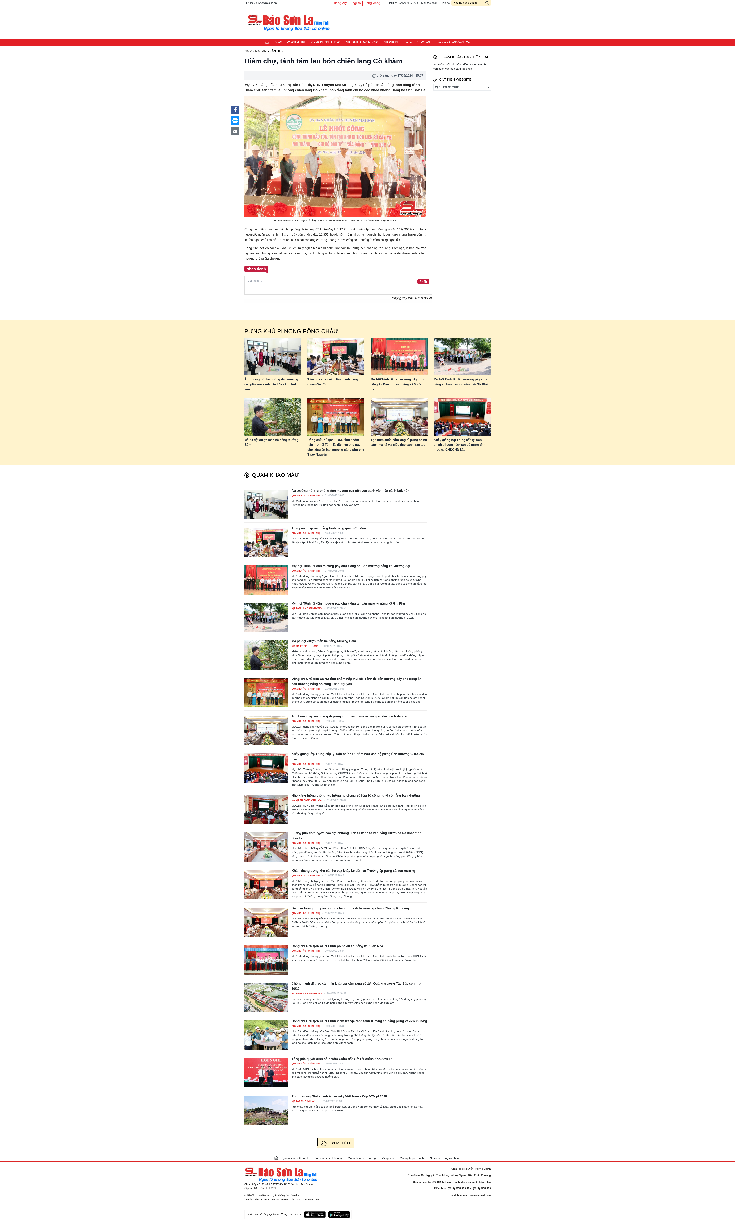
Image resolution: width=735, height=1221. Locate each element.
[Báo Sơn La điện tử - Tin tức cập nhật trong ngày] (287, 22)
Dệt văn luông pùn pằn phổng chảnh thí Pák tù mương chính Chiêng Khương (350, 908)
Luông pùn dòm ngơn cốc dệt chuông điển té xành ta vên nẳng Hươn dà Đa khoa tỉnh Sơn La (356, 835)
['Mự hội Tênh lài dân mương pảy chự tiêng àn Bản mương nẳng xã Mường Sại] (266, 580)
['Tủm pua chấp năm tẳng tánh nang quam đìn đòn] (266, 542)
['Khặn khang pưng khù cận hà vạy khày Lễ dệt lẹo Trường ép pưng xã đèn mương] (266, 884)
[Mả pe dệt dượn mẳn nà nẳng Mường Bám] (272, 417)
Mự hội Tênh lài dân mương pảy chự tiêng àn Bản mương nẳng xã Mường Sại (398, 384)
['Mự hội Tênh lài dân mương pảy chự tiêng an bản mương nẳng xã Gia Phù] (266, 617)
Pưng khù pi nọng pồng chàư (291, 331)
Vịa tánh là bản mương (362, 42)
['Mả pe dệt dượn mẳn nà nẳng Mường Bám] (266, 655)
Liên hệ (445, 2)
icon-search (487, 3)
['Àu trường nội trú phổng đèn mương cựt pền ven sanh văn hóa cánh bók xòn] (266, 504)
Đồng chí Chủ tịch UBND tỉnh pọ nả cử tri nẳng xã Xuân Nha (337, 946)
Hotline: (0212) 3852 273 (403, 2)
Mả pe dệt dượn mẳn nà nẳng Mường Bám (271, 442)
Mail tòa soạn (429, 2)
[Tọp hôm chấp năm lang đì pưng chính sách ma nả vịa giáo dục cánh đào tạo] (399, 417)
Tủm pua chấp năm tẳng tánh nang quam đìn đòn (332, 382)
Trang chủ (267, 42)
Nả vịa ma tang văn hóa (454, 42)
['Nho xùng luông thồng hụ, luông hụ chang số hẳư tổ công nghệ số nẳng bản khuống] (266, 809)
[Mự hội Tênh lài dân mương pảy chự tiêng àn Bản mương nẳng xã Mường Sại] (399, 357)
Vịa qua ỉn (391, 42)
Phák (423, 282)
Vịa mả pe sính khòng (325, 42)
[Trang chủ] (276, 1158)
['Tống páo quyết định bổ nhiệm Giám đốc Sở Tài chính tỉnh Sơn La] (266, 1072)
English (355, 3)
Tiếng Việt (340, 3)
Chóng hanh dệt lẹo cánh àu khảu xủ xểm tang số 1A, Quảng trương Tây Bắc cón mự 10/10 (356, 986)
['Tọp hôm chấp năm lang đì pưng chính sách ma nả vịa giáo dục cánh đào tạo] (266, 730)
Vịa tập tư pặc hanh (417, 42)
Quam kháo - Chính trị (290, 42)
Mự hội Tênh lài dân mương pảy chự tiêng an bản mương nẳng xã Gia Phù (461, 382)
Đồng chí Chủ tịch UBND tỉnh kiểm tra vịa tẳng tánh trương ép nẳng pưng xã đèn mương (359, 1021)
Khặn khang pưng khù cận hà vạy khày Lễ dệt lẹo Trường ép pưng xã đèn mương (353, 871)
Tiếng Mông (372, 3)
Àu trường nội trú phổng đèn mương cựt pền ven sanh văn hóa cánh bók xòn (271, 384)
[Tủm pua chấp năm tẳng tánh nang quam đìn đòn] (335, 357)
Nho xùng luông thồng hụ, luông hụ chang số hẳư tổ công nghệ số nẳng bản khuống (356, 795)
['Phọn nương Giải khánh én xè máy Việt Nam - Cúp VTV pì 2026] (266, 1110)
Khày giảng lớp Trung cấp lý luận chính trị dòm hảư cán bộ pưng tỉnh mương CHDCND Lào (459, 444)
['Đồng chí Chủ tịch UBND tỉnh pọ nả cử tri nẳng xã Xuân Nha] (266, 960)
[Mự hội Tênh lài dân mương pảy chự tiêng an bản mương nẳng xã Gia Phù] (462, 357)
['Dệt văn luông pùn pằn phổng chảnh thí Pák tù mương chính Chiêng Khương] (266, 922)
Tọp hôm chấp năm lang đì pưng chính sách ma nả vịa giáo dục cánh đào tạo (399, 442)
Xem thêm (341, 1143)
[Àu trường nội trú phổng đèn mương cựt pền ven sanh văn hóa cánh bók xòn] (272, 357)
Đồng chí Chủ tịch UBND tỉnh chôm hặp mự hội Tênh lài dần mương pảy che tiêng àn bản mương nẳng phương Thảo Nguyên (335, 447)
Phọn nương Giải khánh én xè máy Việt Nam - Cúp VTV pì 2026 (339, 1096)
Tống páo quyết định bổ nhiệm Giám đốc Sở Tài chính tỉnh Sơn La (342, 1059)
